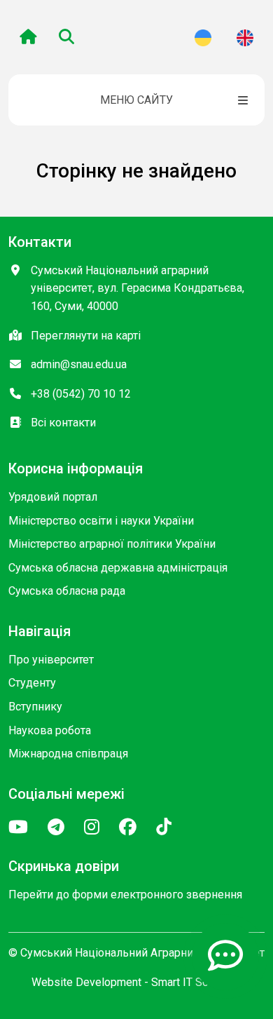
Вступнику (35, 706)
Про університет (51, 659)
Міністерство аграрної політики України (112, 544)
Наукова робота (49, 730)
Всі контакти (63, 422)
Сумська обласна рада (66, 591)
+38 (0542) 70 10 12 (81, 393)
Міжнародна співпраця (68, 753)
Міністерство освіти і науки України (101, 520)
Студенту (32, 682)
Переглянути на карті (86, 335)
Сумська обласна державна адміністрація (117, 567)
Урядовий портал (52, 497)
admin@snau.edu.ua (79, 364)
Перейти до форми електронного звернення (125, 894)
